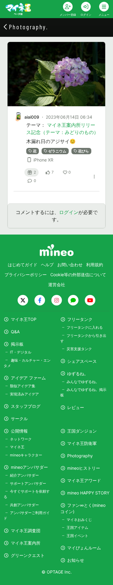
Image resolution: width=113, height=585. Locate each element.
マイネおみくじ (79, 519)
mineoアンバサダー (29, 467)
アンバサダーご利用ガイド (27, 515)
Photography (80, 455)
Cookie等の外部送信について (78, 274)
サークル (19, 418)
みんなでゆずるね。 (83, 381)
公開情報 (19, 430)
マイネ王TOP (23, 319)
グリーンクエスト (28, 555)
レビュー (75, 407)
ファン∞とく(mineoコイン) (83, 508)
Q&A (15, 331)
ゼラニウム (57, 151)
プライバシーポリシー (26, 274)
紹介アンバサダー (24, 475)
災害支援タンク (79, 349)
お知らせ (75, 560)
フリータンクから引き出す (83, 338)
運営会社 (56, 284)
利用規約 (94, 264)
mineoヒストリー (83, 468)
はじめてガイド (22, 264)
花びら (83, 151)
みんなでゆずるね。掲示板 (83, 392)
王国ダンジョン (82, 430)
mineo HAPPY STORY (88, 492)
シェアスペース (82, 361)
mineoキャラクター (26, 455)
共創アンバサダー (24, 505)
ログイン (68, 212)
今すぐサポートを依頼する (27, 494)
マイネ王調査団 (25, 530)
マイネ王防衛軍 (82, 443)
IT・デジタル (20, 352)
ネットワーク (21, 439)
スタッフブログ (25, 406)
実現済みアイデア (24, 394)
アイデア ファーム (28, 377)
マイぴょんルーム (84, 547)
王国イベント (77, 535)
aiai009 (31, 117)
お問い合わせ (70, 264)
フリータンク (80, 319)
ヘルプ (47, 264)
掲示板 (17, 344)
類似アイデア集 (22, 386)
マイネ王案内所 (25, 542)
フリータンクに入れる (85, 327)
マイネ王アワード (84, 480)
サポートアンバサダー (28, 483)
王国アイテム (77, 527)
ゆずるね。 (77, 373)
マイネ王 (17, 447)
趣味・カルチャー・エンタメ (27, 363)
